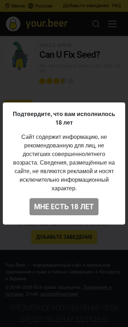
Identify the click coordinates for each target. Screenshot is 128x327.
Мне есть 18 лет (64, 206)
